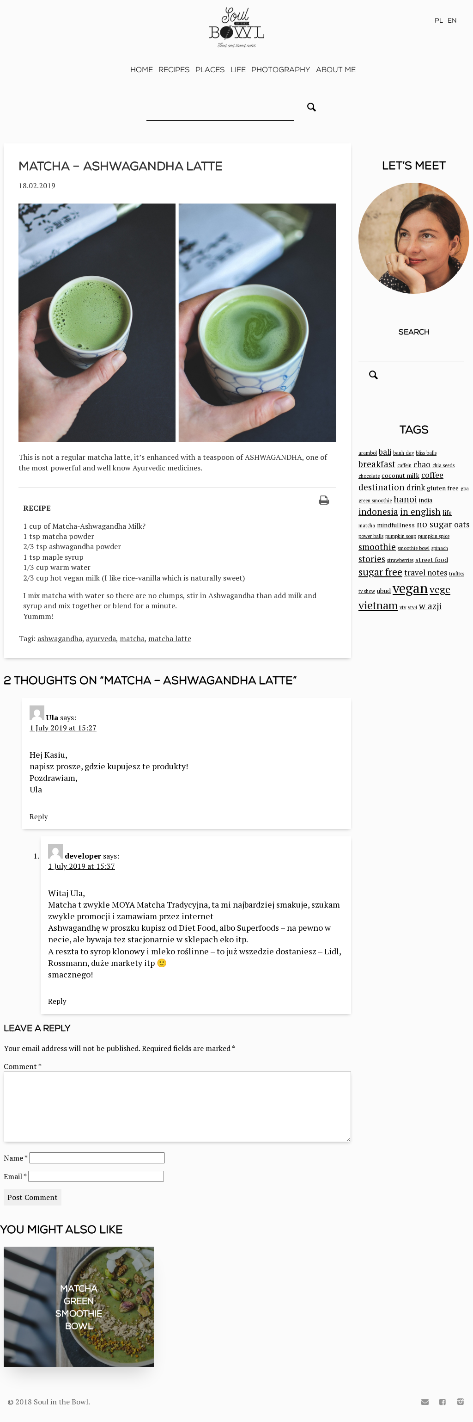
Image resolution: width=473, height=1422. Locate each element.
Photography (280, 69)
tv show (366, 591)
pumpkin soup (400, 536)
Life (238, 69)
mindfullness (396, 524)
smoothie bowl (414, 548)
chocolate (369, 476)
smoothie (377, 546)
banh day (403, 453)
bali (385, 452)
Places (210, 69)
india (425, 499)
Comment (23, 1066)
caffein (404, 465)
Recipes (174, 69)
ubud (384, 590)
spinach (439, 548)
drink (415, 487)
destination (381, 487)
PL (439, 21)
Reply (39, 816)
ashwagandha (59, 638)
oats (461, 524)
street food (431, 559)
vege (440, 589)
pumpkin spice (433, 536)
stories (371, 558)
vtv (403, 607)
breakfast (376, 464)
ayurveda (101, 638)
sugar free (380, 571)
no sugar (434, 524)
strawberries (400, 560)
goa (465, 488)
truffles (456, 573)
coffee (432, 475)
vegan (410, 588)
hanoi (405, 499)
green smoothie (375, 500)
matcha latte (169, 638)
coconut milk (400, 475)
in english (420, 511)
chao (422, 464)
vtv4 (412, 607)
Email (15, 1176)
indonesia (378, 511)
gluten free (443, 487)
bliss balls (426, 453)
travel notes (425, 573)
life (447, 512)
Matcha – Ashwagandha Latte (120, 166)
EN (452, 21)
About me (336, 69)
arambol (367, 453)
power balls (370, 536)
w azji (430, 606)
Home (141, 69)
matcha (132, 638)
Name (15, 1158)
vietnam (378, 605)
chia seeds (443, 465)
